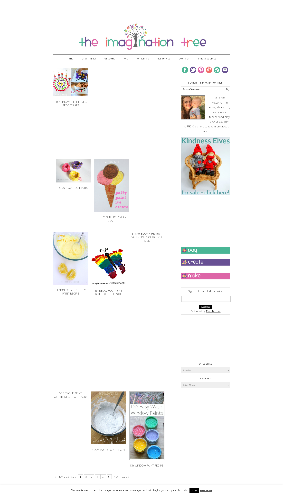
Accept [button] (194, 490)
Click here (198, 126)
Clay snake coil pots (73, 188)
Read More (206, 490)
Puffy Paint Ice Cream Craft (111, 219)
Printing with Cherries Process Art (71, 103)
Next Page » (121, 476)
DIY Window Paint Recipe (146, 465)
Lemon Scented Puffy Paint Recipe (71, 291)
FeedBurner (213, 311)
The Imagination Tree (141, 34)
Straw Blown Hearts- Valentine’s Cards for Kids (147, 237)
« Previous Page (65, 476)
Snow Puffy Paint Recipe (109, 450)
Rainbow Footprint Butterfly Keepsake (109, 292)
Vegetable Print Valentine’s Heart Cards (70, 395)
